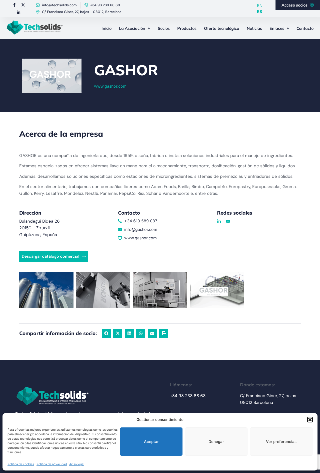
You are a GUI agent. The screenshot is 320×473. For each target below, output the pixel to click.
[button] (310, 419)
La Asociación (132, 28)
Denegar (216, 441)
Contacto (305, 28)
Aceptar (151, 441)
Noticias (254, 28)
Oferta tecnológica (221, 28)
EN (259, 5)
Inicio (107, 28)
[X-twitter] (23, 5)
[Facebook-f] (14, 5)
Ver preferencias (281, 441)
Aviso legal (76, 464)
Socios (164, 28)
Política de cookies (21, 464)
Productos (186, 28)
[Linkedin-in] (18, 12)
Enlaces (277, 28)
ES (259, 11)
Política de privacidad (51, 464)
